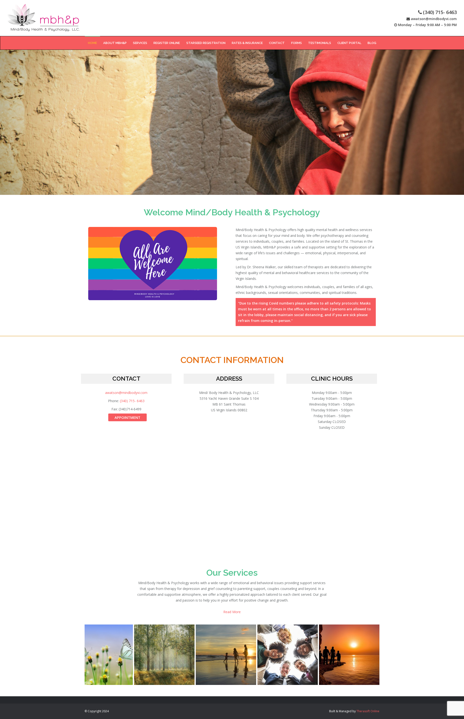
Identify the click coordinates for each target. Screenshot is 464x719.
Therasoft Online (367, 711)
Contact (277, 43)
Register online (166, 43)
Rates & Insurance (247, 43)
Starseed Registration (205, 43)
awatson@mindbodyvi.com (434, 18)
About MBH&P (115, 43)
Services (140, 43)
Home (92, 43)
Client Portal (349, 43)
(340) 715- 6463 (440, 12)
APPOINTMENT (127, 417)
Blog (372, 43)
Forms (296, 43)
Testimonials (319, 43)
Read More (232, 612)
